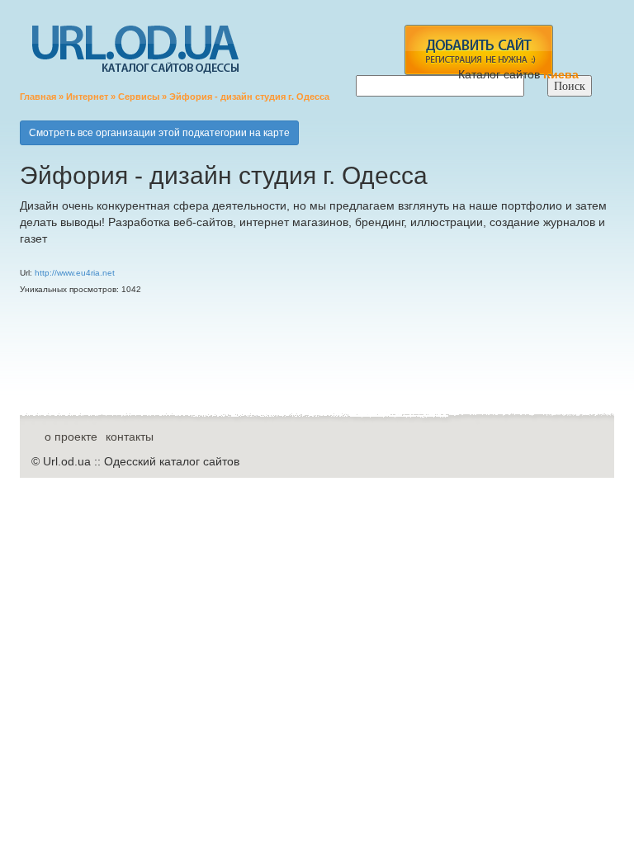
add (478, 50)
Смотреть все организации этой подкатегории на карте (159, 133)
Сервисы (138, 96)
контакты (130, 436)
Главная (38, 96)
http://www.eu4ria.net (75, 272)
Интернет (87, 96)
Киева (562, 74)
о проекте (71, 436)
